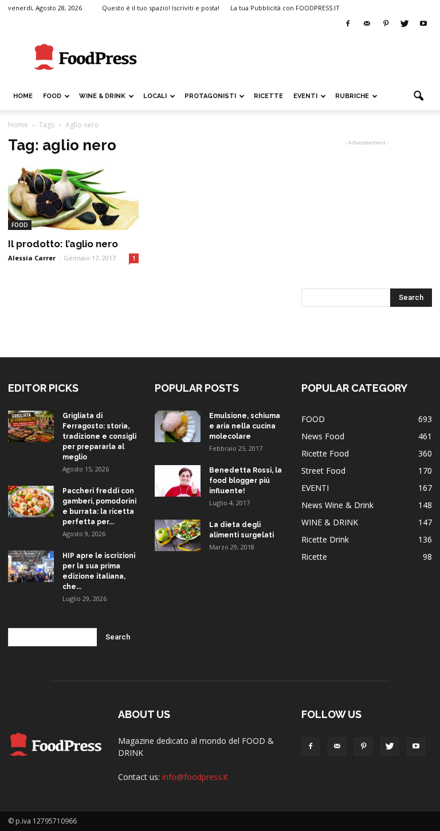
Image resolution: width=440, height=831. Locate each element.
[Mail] (366, 24)
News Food (322, 436)
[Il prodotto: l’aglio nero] (73, 198)
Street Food (323, 470)
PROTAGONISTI (210, 96)
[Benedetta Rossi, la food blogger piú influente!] (178, 481)
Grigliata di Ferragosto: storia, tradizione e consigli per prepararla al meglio (99, 436)
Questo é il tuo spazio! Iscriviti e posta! (160, 7)
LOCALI (155, 96)
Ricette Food (325, 453)
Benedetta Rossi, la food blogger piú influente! (245, 480)
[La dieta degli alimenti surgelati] (178, 535)
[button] (418, 96)
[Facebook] (347, 24)
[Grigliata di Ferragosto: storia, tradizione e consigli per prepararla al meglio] (31, 426)
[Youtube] (423, 24)
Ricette (314, 556)
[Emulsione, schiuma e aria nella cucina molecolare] (178, 426)
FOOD (52, 96)
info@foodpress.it (195, 776)
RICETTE (268, 96)
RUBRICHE (352, 96)
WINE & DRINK (102, 96)
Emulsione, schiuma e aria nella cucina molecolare (244, 426)
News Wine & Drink (337, 505)
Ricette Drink (325, 539)
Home (23, 96)
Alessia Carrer (32, 257)
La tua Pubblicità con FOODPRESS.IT (285, 7)
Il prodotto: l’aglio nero (63, 243)
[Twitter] (404, 24)
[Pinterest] (385, 24)
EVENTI (305, 96)
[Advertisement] (297, 57)
